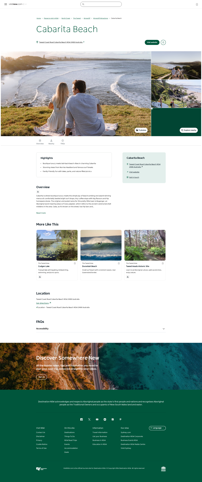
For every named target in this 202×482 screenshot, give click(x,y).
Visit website (152, 42)
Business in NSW (99, 440)
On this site (69, 428)
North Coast (66, 18)
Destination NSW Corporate (132, 436)
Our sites (125, 428)
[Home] (15, 4)
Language (157, 428)
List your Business (100, 436)
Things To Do (69, 436)
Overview (40, 144)
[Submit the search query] (83, 4)
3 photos (142, 130)
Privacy (39, 440)
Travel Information (100, 432)
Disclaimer (40, 436)
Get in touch (134, 177)
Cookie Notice (41, 444)
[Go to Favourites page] (197, 4)
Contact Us (40, 432)
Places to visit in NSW (51, 18)
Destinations (69, 432)
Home (39, 18)
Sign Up (42, 377)
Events (67, 444)
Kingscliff (87, 18)
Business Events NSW (129, 440)
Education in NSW (100, 444)
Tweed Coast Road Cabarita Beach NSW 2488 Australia (61, 42)
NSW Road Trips (70, 440)
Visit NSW (40, 428)
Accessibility (42, 329)
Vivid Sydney (126, 448)
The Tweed (77, 18)
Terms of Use (41, 448)
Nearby (51, 144)
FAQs (63, 144)
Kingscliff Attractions (100, 18)
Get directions (42, 303)
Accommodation (71, 448)
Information (98, 428)
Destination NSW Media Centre (133, 444)
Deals (66, 452)
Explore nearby (190, 130)
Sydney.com (126, 432)
